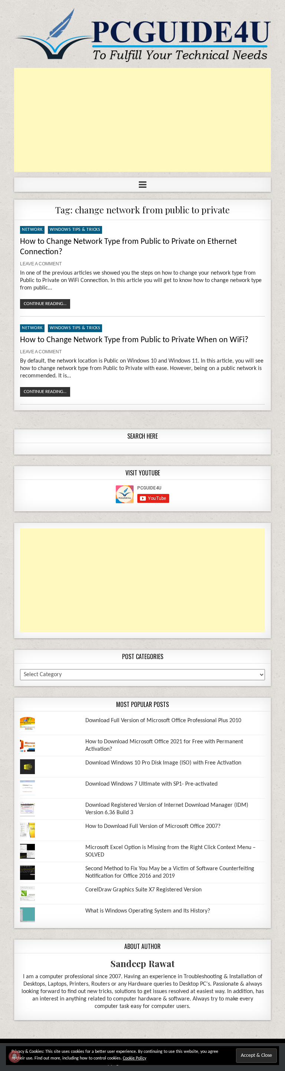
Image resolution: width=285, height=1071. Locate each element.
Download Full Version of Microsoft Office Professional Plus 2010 (163, 721)
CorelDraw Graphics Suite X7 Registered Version (143, 890)
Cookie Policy (134, 1058)
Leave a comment (41, 264)
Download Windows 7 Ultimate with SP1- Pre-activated (151, 784)
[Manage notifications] (14, 1056)
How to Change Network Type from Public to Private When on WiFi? (134, 340)
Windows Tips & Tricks (75, 229)
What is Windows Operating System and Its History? (147, 911)
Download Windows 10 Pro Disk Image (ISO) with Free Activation (163, 763)
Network (32, 229)
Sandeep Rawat (143, 963)
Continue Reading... (45, 303)
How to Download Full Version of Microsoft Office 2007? (152, 826)
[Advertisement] (142, 120)
